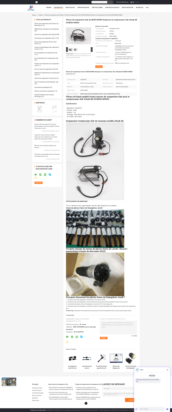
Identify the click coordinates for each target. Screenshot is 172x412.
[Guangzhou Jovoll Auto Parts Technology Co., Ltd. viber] (36, 178)
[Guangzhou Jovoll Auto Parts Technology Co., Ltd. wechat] (46, 174)
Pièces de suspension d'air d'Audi (53, 15)
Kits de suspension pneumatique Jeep (46, 82)
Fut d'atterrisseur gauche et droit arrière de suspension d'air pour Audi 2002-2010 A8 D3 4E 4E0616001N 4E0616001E (101, 367)
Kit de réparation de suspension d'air (45, 53)
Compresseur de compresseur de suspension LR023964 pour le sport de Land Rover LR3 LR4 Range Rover (87, 389)
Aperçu (34, 15)
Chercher (110, 2)
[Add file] (136, 409)
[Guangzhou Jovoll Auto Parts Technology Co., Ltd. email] (36, 174)
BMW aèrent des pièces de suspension (46, 29)
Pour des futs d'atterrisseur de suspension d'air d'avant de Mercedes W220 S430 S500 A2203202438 (60, 393)
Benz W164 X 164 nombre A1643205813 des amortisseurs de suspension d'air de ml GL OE (61, 389)
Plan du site (35, 400)
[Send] (167, 409)
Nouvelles (139, 7)
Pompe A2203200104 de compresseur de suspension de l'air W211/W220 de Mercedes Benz (88, 398)
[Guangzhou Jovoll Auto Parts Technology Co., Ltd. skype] (51, 174)
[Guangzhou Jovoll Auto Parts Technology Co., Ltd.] (31, 8)
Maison (48, 7)
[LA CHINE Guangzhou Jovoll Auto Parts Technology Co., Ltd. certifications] (39, 109)
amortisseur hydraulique (41, 87)
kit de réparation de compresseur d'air (46, 58)
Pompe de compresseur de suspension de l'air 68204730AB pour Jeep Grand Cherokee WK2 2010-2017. (87, 393)
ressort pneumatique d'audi (123, 310)
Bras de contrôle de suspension (44, 91)
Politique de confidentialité (38, 410)
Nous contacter (127, 7)
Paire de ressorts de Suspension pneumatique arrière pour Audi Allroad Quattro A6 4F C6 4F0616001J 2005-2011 (131, 367)
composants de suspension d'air (83, 310)
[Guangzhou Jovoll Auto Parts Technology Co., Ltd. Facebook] (36, 2)
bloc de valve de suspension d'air (44, 69)
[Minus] (167, 370)
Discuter (98, 66)
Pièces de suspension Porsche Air (45, 78)
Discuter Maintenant (122, 2)
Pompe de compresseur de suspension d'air (88, 384)
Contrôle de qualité (112, 7)
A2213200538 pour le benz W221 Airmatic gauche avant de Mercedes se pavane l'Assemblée (60, 398)
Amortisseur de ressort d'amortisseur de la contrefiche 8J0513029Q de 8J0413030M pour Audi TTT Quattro (87, 367)
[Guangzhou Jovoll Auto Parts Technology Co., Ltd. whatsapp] (41, 174)
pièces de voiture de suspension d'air (103, 310)
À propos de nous (83, 7)
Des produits (58, 7)
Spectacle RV (70, 7)
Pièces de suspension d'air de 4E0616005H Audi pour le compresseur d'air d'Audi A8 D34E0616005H (78, 55)
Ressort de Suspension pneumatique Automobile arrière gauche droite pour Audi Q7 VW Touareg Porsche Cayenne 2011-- (116, 367)
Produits (40, 15)
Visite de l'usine (97, 7)
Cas (147, 7)
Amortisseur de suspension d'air (44, 38)
